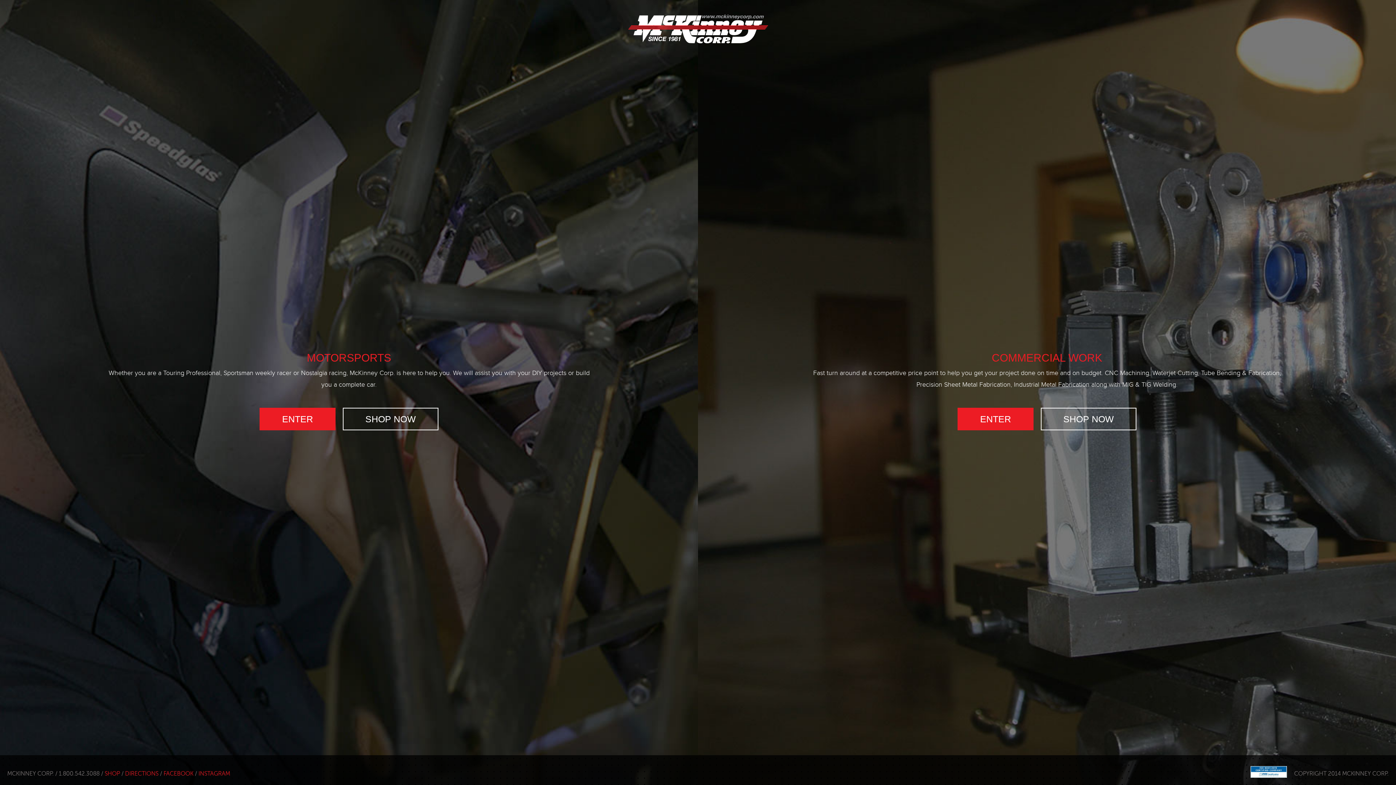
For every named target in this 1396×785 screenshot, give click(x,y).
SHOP (112, 773)
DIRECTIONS (142, 773)
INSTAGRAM (214, 773)
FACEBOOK (178, 773)
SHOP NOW (390, 419)
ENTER (297, 419)
